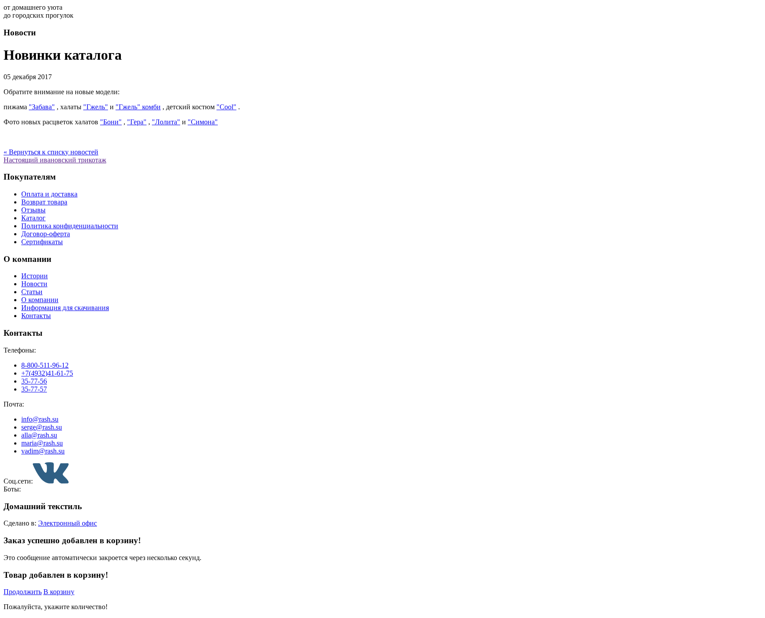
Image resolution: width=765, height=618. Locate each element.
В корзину (58, 591)
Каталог (33, 218)
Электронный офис (67, 523)
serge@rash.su (41, 427)
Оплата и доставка (49, 194)
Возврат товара (44, 202)
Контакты (36, 315)
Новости (34, 284)
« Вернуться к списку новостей (51, 152)
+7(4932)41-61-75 (47, 373)
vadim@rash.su (43, 451)
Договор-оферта (45, 234)
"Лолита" (166, 122)
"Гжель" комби (138, 107)
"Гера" (137, 122)
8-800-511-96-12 (45, 365)
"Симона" (203, 122)
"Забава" (42, 107)
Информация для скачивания (65, 307)
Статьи (31, 292)
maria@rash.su (42, 443)
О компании (39, 299)
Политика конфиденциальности (69, 226)
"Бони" (111, 122)
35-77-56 (34, 381)
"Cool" (226, 107)
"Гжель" (95, 107)
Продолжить (23, 591)
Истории (34, 276)
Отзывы (33, 210)
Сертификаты (42, 242)
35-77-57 (34, 389)
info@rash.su (39, 419)
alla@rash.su (39, 435)
